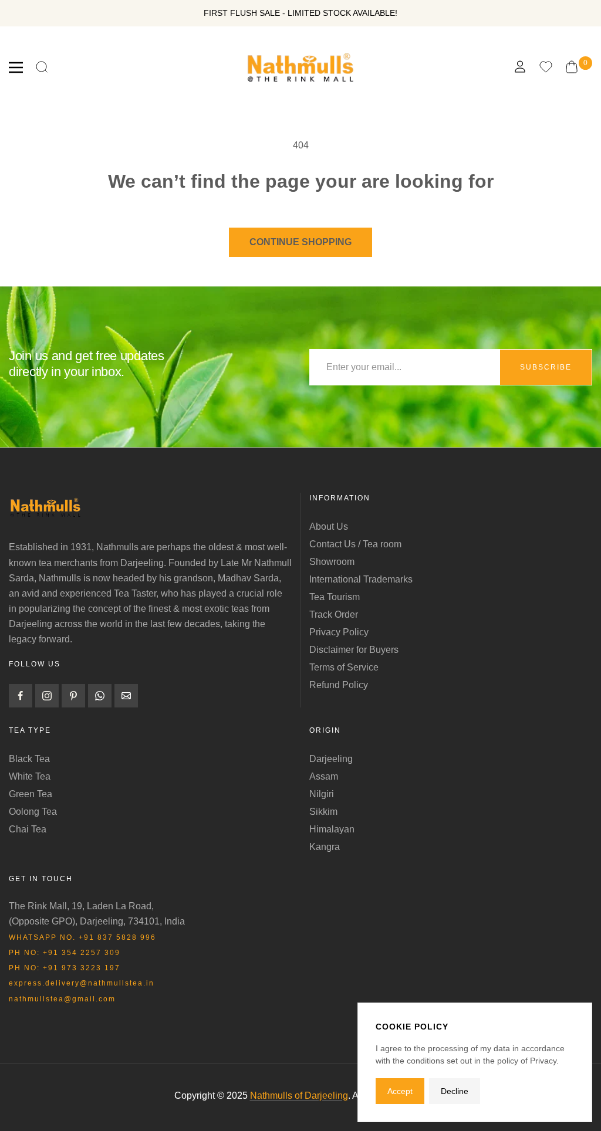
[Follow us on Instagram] (47, 695)
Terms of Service (344, 667)
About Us (328, 526)
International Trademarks (361, 579)
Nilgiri (321, 794)
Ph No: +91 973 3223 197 (64, 968)
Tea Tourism (334, 597)
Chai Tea (27, 829)
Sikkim (323, 812)
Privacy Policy (339, 632)
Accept (400, 1091)
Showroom (331, 562)
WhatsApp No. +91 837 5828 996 (82, 937)
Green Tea (30, 794)
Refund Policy (338, 685)
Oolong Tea (33, 812)
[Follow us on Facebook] (20, 695)
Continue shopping (300, 242)
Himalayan (331, 829)
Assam (323, 776)
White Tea (29, 776)
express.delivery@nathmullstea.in (81, 983)
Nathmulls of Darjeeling (299, 1095)
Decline (454, 1091)
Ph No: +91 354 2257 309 (64, 953)
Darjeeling (331, 759)
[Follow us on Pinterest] (73, 695)
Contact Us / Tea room (355, 544)
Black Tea (29, 759)
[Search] (42, 68)
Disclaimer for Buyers (354, 650)
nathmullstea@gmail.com (62, 999)
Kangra (324, 847)
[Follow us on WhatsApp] (100, 695)
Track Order (333, 614)
